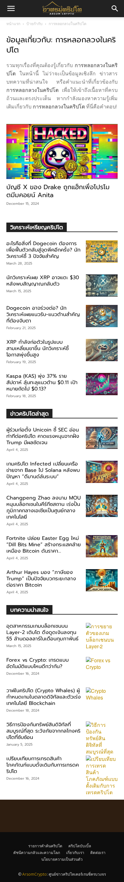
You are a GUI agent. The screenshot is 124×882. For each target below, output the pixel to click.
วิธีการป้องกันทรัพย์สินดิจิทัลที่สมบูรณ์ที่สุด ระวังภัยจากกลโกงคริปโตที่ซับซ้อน (43, 731)
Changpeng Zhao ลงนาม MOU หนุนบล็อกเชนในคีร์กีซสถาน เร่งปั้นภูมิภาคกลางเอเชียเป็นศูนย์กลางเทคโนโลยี (43, 507)
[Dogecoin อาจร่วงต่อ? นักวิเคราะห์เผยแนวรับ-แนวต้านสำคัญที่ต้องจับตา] (102, 316)
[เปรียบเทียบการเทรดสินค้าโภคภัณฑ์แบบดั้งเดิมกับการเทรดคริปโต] (102, 775)
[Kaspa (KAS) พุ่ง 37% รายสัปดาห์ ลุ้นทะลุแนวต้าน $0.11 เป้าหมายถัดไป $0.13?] (102, 384)
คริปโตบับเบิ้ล (79, 846)
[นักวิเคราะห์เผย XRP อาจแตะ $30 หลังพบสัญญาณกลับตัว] (102, 285)
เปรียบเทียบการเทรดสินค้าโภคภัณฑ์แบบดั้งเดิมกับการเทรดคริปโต (42, 765)
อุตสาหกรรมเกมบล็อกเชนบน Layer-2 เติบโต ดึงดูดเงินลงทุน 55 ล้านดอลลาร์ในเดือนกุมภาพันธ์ (42, 632)
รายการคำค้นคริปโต (45, 846)
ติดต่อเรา (98, 852)
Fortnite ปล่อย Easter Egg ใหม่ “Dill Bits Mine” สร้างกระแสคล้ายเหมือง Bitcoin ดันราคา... (43, 544)
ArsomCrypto (34, 874)
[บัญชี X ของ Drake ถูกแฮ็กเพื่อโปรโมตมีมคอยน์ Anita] (62, 151)
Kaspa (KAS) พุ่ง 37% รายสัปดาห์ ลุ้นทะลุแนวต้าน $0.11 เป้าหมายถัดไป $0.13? (42, 382)
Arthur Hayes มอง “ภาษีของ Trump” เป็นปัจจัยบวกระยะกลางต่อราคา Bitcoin (41, 578)
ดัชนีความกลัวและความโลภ (36, 852)
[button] (115, 8)
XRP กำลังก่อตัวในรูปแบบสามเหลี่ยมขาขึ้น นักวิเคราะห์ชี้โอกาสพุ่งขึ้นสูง (37, 348)
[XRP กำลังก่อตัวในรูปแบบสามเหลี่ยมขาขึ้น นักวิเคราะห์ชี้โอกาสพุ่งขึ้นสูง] (102, 350)
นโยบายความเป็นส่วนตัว (62, 859)
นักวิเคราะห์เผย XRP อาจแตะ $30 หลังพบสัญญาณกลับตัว (42, 281)
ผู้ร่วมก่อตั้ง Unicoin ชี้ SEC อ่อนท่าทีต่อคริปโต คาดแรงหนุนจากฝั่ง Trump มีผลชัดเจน (42, 436)
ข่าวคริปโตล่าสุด (29, 413)
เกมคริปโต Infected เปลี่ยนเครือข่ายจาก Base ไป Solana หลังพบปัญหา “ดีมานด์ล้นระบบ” (43, 470)
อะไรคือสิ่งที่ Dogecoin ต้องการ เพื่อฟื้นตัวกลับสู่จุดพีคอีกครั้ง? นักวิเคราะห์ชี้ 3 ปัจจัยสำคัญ (43, 250)
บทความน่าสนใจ (29, 609)
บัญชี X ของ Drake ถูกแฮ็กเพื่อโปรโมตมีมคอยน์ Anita (58, 191)
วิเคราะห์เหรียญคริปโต (36, 227)
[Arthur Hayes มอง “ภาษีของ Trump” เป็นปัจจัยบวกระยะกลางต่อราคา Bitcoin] (102, 580)
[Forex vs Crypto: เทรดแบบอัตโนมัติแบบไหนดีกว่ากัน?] (102, 668)
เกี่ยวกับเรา (75, 852)
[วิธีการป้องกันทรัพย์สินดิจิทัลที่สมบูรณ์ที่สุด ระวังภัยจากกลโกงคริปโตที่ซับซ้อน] (102, 738)
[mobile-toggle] (11, 8)
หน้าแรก (13, 23)
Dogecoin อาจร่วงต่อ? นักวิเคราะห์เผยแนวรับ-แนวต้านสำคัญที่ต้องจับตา (43, 314)
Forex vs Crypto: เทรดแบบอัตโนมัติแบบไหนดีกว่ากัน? (37, 663)
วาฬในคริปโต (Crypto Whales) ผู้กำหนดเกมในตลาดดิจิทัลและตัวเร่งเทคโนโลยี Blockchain (43, 697)
